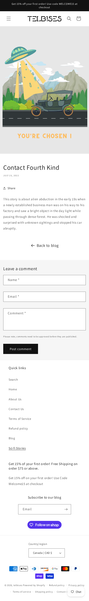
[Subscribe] (66, 509)
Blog (12, 438)
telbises (17, 584)
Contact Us (16, 409)
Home (13, 389)
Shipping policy (44, 591)
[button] (8, 18)
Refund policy (18, 428)
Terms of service (22, 591)
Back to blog (48, 245)
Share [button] (12, 188)
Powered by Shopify (34, 584)
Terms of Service (20, 419)
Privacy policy (76, 585)
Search (13, 379)
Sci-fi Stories (17, 448)
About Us (15, 399)
